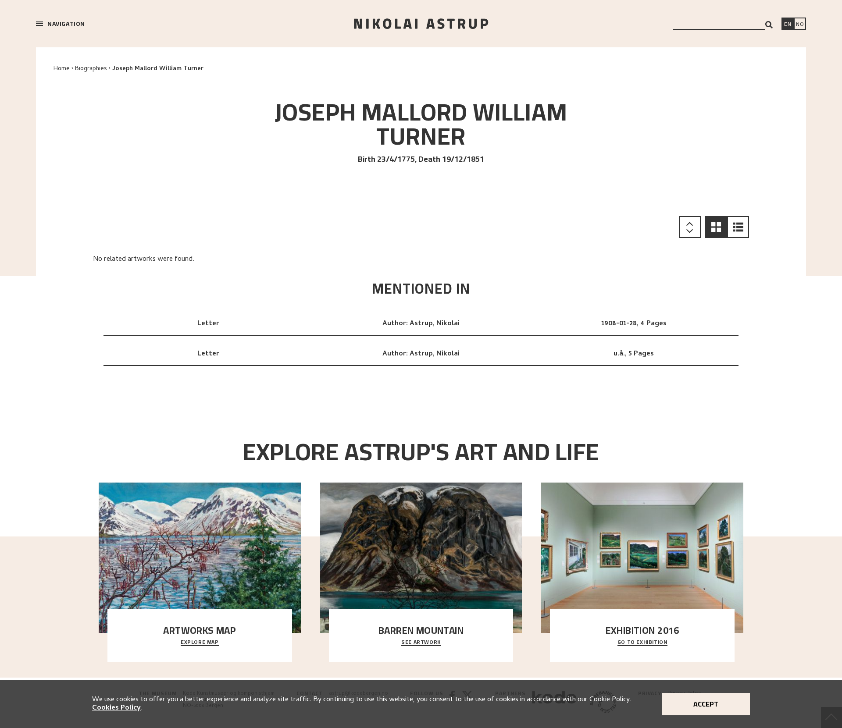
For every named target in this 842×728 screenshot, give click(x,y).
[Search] (769, 24)
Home (62, 69)
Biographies (91, 69)
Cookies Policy (116, 708)
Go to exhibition (642, 642)
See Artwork (421, 642)
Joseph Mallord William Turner (157, 69)
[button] (716, 227)
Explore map (200, 642)
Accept (705, 703)
